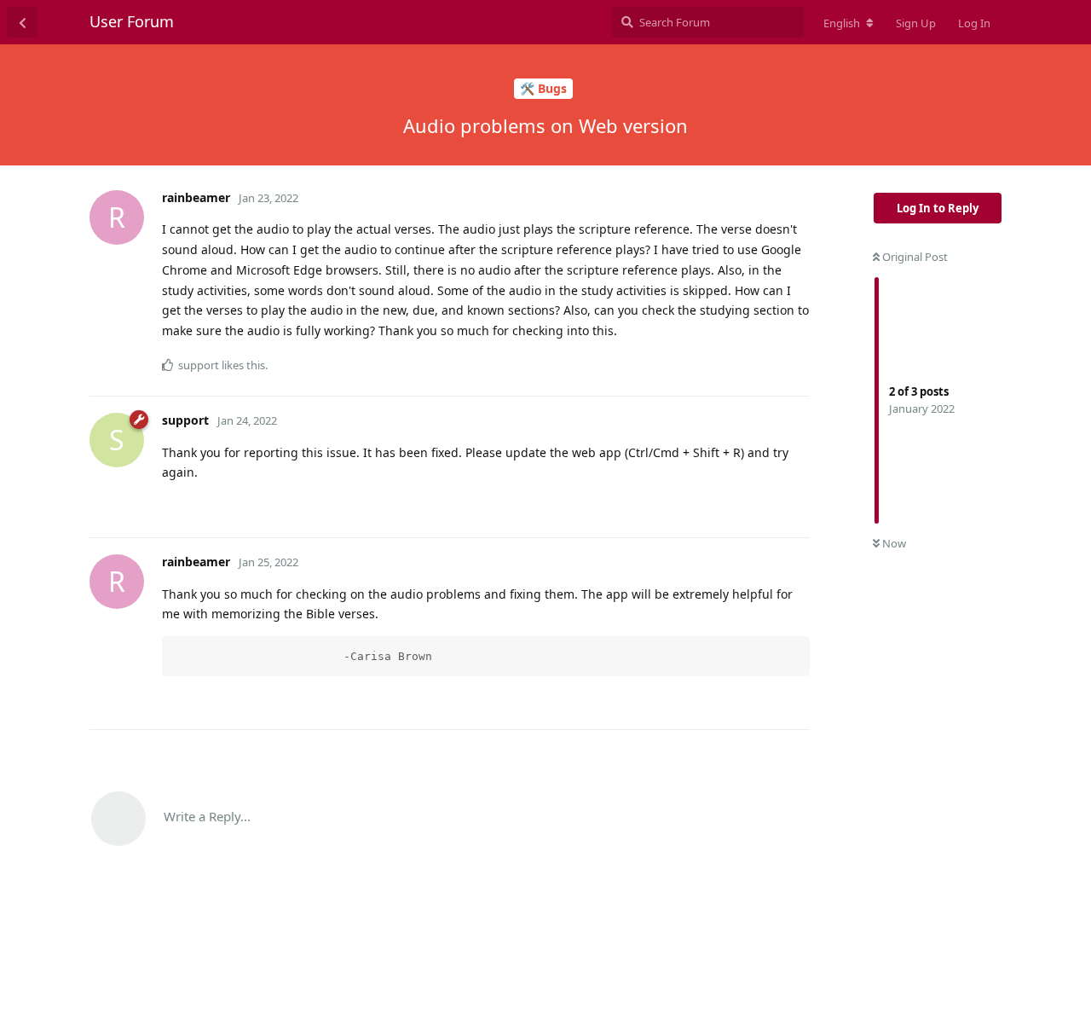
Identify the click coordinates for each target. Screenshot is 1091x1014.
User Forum (131, 21)
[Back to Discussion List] (22, 22)
